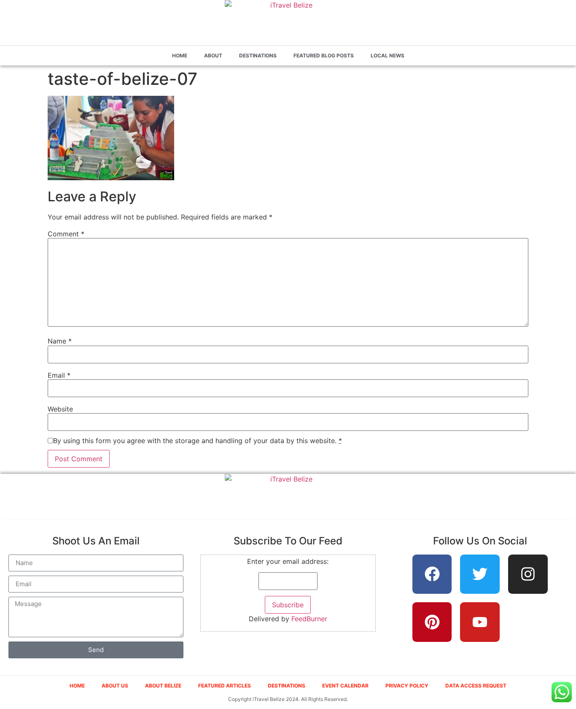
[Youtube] (480, 622)
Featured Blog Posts (323, 55)
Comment (66, 233)
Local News (387, 55)
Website (60, 409)
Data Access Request (475, 685)
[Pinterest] (432, 622)
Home (179, 55)
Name (60, 341)
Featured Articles (224, 685)
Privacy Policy (406, 685)
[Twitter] (480, 574)
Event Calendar (345, 685)
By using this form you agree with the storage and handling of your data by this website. (197, 440)
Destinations (258, 55)
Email (59, 375)
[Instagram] (528, 574)
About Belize (163, 685)
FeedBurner (309, 618)
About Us (115, 685)
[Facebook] (432, 574)
